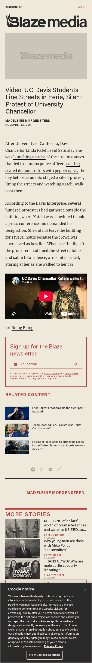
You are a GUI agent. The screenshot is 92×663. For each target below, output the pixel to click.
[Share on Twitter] (41, 469)
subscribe (13, 7)
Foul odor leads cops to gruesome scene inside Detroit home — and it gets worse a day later (58, 446)
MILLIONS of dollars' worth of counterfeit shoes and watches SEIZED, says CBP (65, 525)
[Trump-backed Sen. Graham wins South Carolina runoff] (17, 430)
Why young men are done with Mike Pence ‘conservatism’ (63, 545)
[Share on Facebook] (33, 469)
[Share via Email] (50, 469)
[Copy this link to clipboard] (59, 469)
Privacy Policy (51, 374)
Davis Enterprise (51, 203)
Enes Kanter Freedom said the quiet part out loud (58, 410)
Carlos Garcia (54, 535)
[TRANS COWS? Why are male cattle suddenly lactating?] (22, 568)
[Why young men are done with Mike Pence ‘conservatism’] (22, 548)
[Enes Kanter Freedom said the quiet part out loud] (17, 412)
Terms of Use (71, 374)
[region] (46, 623)
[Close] (85, 589)
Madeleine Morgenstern (27, 120)
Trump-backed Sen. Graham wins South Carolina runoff (56, 427)
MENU (82, 7)
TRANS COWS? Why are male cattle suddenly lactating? (63, 566)
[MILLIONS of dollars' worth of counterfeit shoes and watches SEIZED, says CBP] (22, 528)
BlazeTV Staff (54, 575)
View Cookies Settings (44, 655)
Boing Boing (22, 327)
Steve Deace (53, 555)
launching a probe (29, 157)
